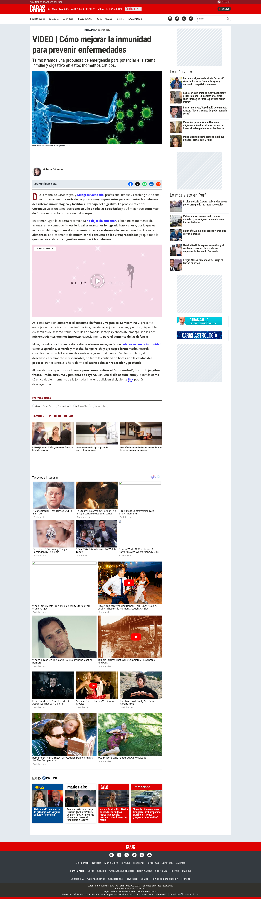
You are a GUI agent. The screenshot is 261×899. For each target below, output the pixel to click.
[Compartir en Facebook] (130, 184)
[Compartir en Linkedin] (151, 184)
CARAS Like (133, 8)
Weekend (138, 862)
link (130, 379)
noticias (47, 787)
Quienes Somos (96, 878)
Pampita (120, 19)
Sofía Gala (54, 19)
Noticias (52, 9)
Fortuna (125, 862)
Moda (101, 9)
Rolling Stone (144, 870)
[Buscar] (227, 18)
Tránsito (186, 878)
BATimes (180, 862)
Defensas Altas (81, 406)
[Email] (158, 184)
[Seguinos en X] (184, 18)
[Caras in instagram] (170, 18)
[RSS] (142, 855)
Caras (91, 870)
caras (113, 787)
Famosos (64, 9)
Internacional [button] (114, 9)
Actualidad (77, 9)
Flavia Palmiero (135, 19)
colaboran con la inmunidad (141, 344)
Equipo (145, 878)
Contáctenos (115, 878)
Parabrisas (153, 862)
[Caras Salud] (199, 324)
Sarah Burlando (104, 19)
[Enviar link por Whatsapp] (144, 184)
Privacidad (132, 878)
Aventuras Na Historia (121, 870)
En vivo (226, 9)
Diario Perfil (82, 862)
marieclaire (80, 787)
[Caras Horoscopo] (199, 338)
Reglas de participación (165, 878)
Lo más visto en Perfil (189, 195)
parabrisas (146, 787)
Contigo (101, 870)
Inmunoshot (100, 406)
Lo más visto (181, 71)
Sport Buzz (161, 870)
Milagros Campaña (42, 406)
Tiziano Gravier (37, 19)
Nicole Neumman (85, 19)
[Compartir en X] (137, 184)
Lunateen (167, 862)
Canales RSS (77, 878)
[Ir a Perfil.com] (224, 2)
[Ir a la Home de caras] (37, 11)
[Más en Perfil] (50, 778)
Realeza (90, 9)
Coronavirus (63, 406)
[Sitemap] (149, 855)
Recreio (175, 870)
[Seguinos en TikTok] (191, 18)
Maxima (186, 870)
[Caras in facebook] (177, 18)
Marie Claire (111, 862)
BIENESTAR (89, 30)
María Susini (68, 19)
